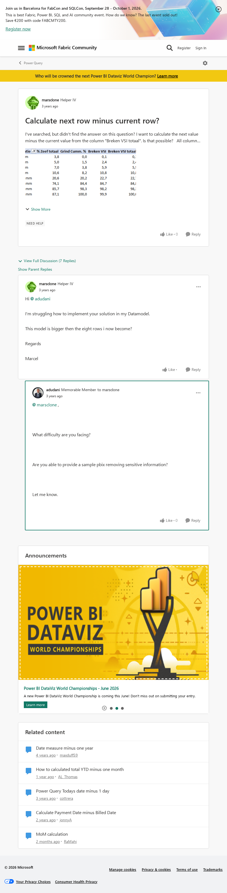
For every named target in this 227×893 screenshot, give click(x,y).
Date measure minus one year (64, 748)
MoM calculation (52, 834)
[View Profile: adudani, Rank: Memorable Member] (37, 392)
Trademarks (213, 869)
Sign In (200, 47)
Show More (40, 209)
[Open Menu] (205, 63)
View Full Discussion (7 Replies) (50, 260)
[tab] (111, 708)
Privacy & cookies (156, 869)
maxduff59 (69, 755)
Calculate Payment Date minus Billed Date (76, 812)
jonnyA (66, 819)
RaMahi (70, 841)
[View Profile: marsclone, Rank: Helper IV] (32, 103)
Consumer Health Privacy (76, 881)
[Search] (169, 48)
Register (184, 47)
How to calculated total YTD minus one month (80, 769)
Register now (18, 29)
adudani (42, 298)
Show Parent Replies (35, 269)
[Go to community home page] (63, 48)
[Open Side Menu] (21, 48)
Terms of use (187, 869)
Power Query (33, 63)
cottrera (66, 798)
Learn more (167, 76)
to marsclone (108, 389)
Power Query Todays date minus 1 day (72, 791)
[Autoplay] (104, 708)
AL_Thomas (68, 776)
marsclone (50, 99)
